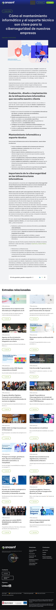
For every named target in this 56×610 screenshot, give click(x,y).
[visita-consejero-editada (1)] (42, 443)
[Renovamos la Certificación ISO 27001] (42, 324)
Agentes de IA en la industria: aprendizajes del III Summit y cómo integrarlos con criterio (13, 339)
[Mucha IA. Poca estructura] (42, 295)
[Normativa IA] (14, 295)
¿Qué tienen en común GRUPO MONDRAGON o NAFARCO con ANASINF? (12, 522)
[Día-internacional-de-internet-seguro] (42, 507)
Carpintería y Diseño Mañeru (38, 243)
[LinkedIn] (40, 277)
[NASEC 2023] (14, 414)
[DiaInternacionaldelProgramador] (42, 354)
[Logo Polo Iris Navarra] (13, 554)
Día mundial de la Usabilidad (39, 428)
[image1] (42, 476)
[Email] (44, 277)
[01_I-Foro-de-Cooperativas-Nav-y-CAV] (14, 507)
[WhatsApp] (42, 277)
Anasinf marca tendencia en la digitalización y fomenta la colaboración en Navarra (39, 458)
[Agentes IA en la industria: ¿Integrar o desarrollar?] (14, 324)
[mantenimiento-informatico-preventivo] (14, 443)
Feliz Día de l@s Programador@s (40, 368)
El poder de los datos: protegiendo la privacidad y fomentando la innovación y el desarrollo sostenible (14, 491)
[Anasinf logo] (8, 1)
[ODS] (14, 354)
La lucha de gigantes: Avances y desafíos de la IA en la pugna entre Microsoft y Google (41, 491)
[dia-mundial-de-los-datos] (14, 476)
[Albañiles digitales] (14, 382)
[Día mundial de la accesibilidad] (42, 414)
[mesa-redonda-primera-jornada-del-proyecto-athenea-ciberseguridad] (42, 382)
